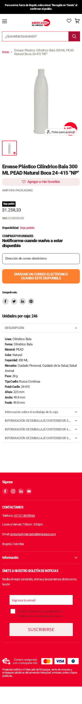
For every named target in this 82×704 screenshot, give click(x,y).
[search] (35, 36)
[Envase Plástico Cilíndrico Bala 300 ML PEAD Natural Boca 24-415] (9, 148)
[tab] (41, 328)
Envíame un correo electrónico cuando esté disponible (41, 276)
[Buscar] (74, 36)
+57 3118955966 (24, 515)
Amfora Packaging (17, 190)
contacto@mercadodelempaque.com (33, 534)
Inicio (5, 52)
